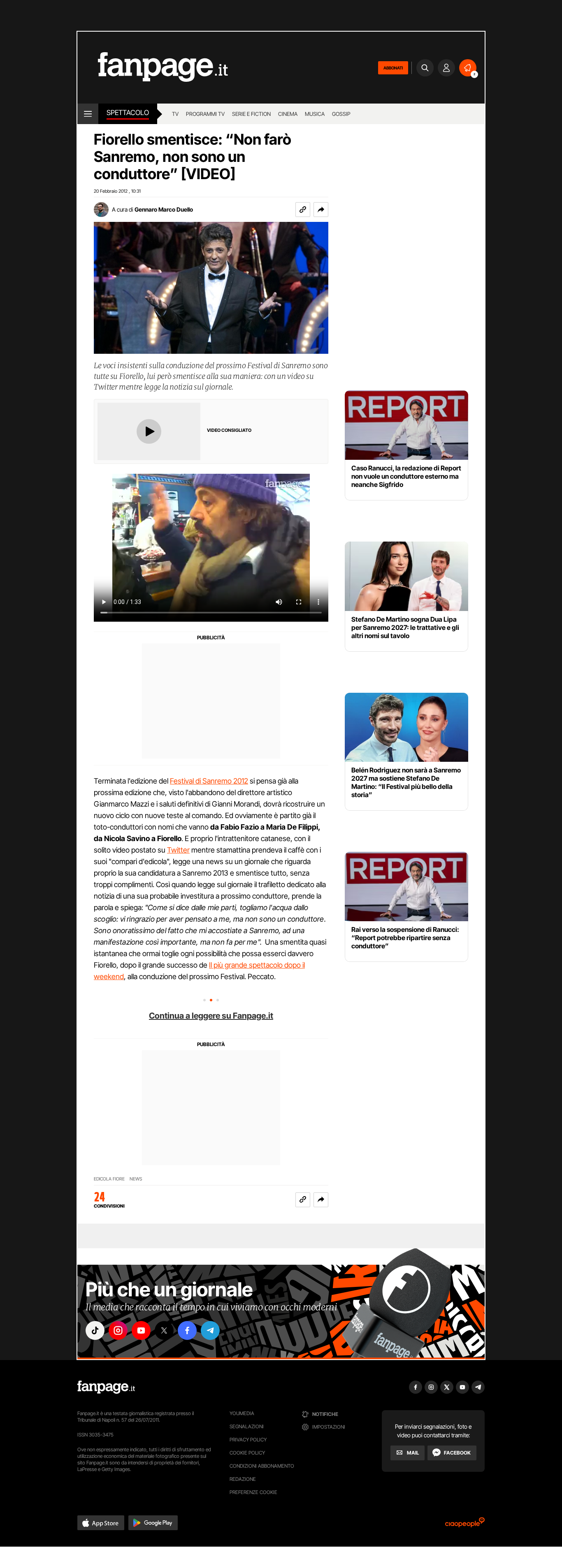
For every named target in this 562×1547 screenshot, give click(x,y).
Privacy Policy (248, 1439)
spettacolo (128, 112)
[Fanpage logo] (152, 68)
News (136, 1179)
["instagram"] (118, 1330)
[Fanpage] (106, 1387)
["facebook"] (187, 1330)
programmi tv (205, 114)
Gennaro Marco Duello (164, 209)
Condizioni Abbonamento (262, 1466)
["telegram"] (210, 1330)
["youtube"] (141, 1330)
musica (315, 114)
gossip (341, 114)
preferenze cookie (253, 1492)
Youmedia (242, 1413)
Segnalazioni (247, 1426)
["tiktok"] (95, 1330)
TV (175, 114)
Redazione (243, 1479)
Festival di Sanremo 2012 (209, 781)
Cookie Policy (247, 1453)
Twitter (178, 850)
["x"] (164, 1330)
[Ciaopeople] (465, 1525)
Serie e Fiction (251, 114)
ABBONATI (393, 67)
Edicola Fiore (109, 1179)
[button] (321, 209)
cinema (287, 114)
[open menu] (87, 114)
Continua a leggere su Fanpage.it (211, 1016)
